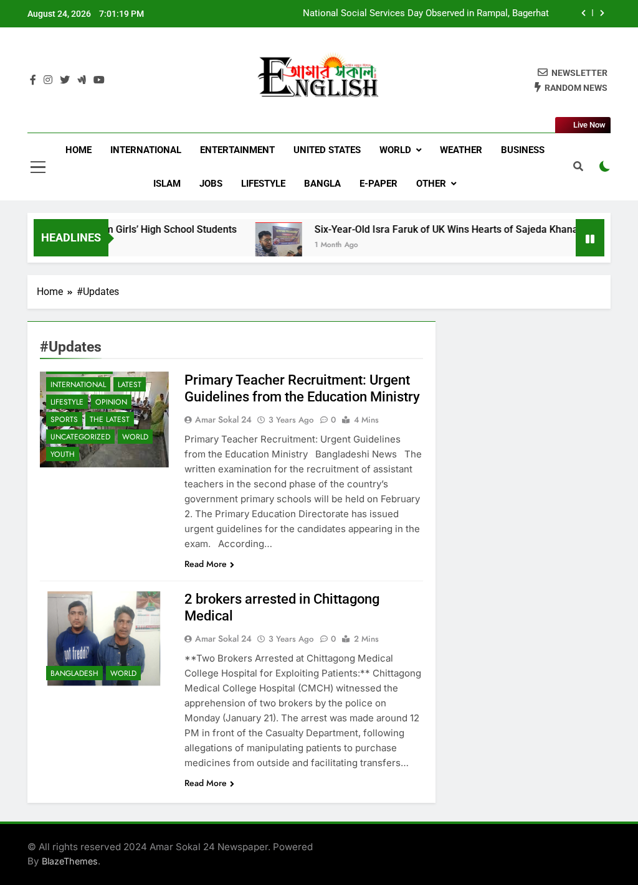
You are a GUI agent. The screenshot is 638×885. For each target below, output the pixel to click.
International (145, 150)
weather (461, 150)
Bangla (322, 183)
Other (431, 183)
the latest (110, 419)
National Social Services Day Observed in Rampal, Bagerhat (426, 14)
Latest (129, 384)
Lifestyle (263, 183)
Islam (167, 183)
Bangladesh (74, 673)
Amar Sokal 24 (223, 419)
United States (327, 150)
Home (78, 150)
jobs (210, 183)
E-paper (378, 183)
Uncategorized (80, 436)
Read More (205, 564)
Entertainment (237, 150)
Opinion (111, 402)
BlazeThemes (70, 861)
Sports (64, 419)
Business (523, 150)
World (395, 150)
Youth (62, 454)
